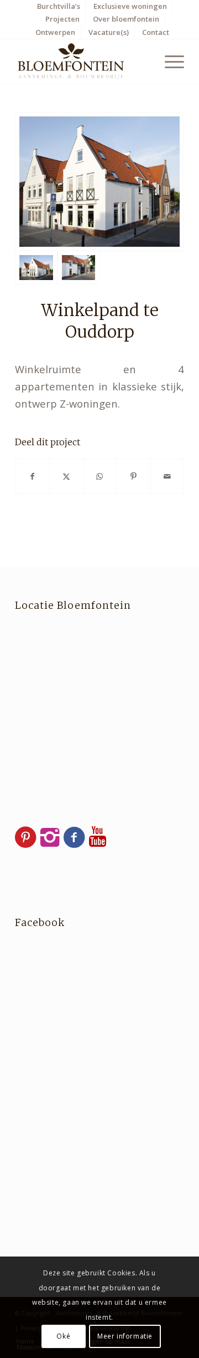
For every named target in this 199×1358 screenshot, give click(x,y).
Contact (155, 32)
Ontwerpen (55, 32)
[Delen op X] (66, 476)
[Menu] (169, 61)
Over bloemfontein (126, 19)
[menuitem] (59, 6)
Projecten (62, 19)
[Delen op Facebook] (32, 476)
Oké (63, 1336)
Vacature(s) (108, 32)
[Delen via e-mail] (167, 476)
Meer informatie (125, 1336)
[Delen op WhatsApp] (100, 476)
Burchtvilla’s (58, 6)
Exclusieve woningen (130, 6)
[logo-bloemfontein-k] (82, 61)
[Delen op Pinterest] (133, 476)
